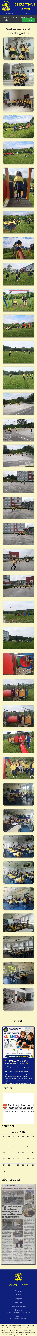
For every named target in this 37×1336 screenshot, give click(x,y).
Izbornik (8, 20)
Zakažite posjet (28, 20)
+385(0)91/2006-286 (19, 1251)
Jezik (9, 14)
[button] (4, 1187)
